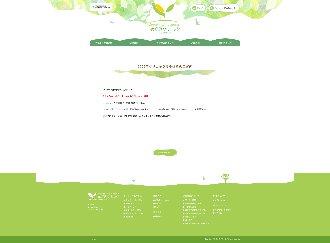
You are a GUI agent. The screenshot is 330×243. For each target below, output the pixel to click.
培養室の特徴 (190, 216)
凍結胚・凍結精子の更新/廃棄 (197, 223)
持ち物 (158, 203)
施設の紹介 (130, 203)
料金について (220, 200)
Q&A (157, 207)
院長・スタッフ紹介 (134, 210)
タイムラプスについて (135, 213)
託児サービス (131, 207)
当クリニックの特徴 (134, 200)
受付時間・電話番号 (223, 209)
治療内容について (165, 42)
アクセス (200, 8)
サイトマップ (95, 239)
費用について (225, 42)
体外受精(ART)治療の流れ (195, 213)
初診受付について (162, 200)
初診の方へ (134, 42)
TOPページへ (164, 152)
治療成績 (195, 42)
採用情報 (158, 216)
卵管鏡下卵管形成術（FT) (195, 210)
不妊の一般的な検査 (193, 203)
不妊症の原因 (190, 200)
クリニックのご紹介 (105, 42)
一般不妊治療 (190, 207)
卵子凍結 (188, 220)
